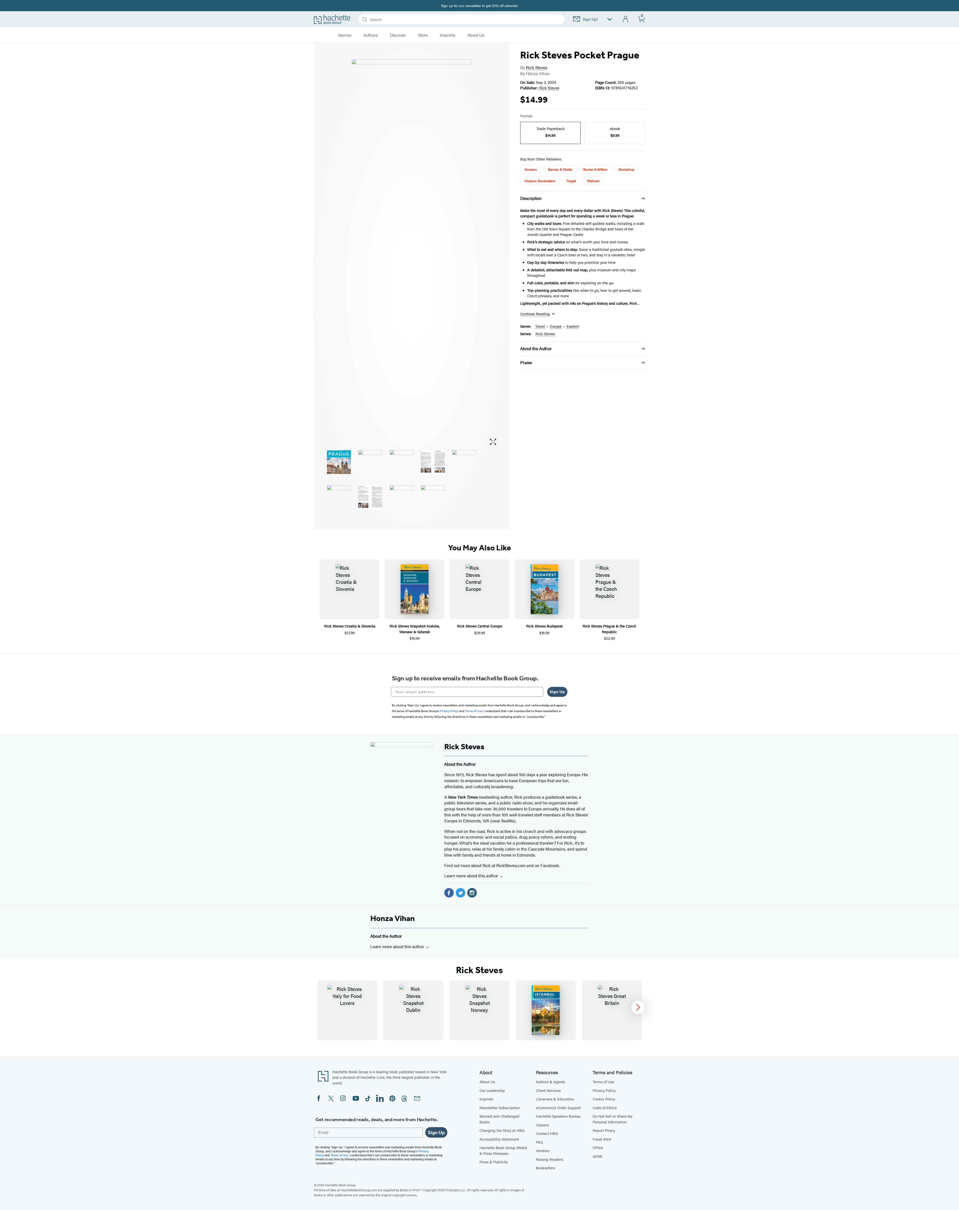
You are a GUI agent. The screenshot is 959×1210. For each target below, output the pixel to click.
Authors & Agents (550, 1081)
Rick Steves (536, 67)
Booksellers (545, 1167)
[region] (479, 1010)
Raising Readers (549, 1159)
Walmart (593, 180)
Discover (398, 35)
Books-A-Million (595, 169)
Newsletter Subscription (500, 1107)
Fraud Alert (602, 1139)
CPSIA (598, 1147)
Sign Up (557, 691)
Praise (526, 362)
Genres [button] (344, 35)
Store (423, 35)
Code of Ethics (605, 1107)
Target (571, 180)
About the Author (536, 348)
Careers (542, 1124)
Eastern (573, 326)
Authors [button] (370, 35)
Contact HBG (547, 1133)
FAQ (539, 1142)
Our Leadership (492, 1090)
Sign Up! (590, 19)
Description (531, 198)
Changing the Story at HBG (502, 1130)
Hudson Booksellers (539, 180)
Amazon (530, 169)
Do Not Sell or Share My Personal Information (612, 1118)
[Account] (625, 19)
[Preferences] (609, 19)
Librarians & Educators (555, 1098)
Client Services (548, 1090)
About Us (487, 1081)
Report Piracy (604, 1130)
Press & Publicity (494, 1161)
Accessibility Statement (499, 1139)
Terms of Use (603, 1081)
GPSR (597, 1156)
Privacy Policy (604, 1090)
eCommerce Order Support (558, 1107)
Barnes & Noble (560, 169)
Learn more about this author (471, 876)
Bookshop (626, 169)
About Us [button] (475, 35)
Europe (556, 326)
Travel (540, 326)
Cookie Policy (604, 1098)
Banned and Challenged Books (499, 1118)
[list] (411, 246)
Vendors (542, 1150)
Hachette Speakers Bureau (558, 1116)
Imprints (447, 35)
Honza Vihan (392, 918)
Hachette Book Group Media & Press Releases (503, 1150)
